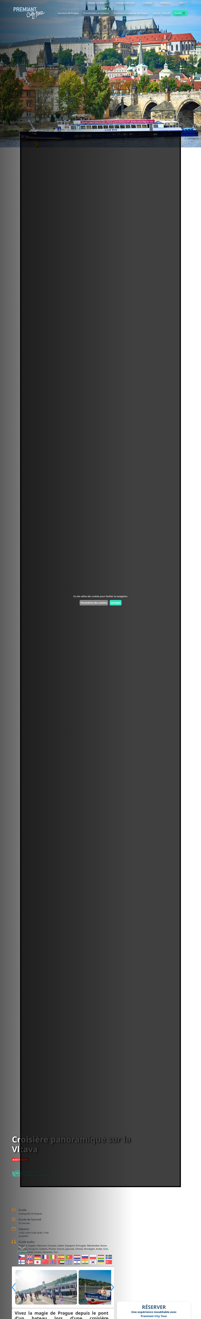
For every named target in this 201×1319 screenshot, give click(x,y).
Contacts (147, 2)
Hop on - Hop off (161, 13)
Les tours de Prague (68, 13)
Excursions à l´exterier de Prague (131, 13)
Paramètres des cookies (94, 602)
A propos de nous (125, 2)
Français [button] (165, 2)
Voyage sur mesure (98, 2)
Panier (179, 13)
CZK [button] (181, 2)
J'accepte (115, 602)
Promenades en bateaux (96, 13)
